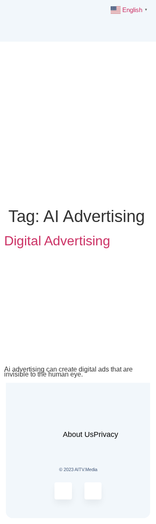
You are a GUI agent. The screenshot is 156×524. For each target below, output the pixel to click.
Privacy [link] (106, 434)
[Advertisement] (78, 124)
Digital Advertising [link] (57, 240)
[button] (146, 21)
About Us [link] (78, 434)
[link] (35, 20)
